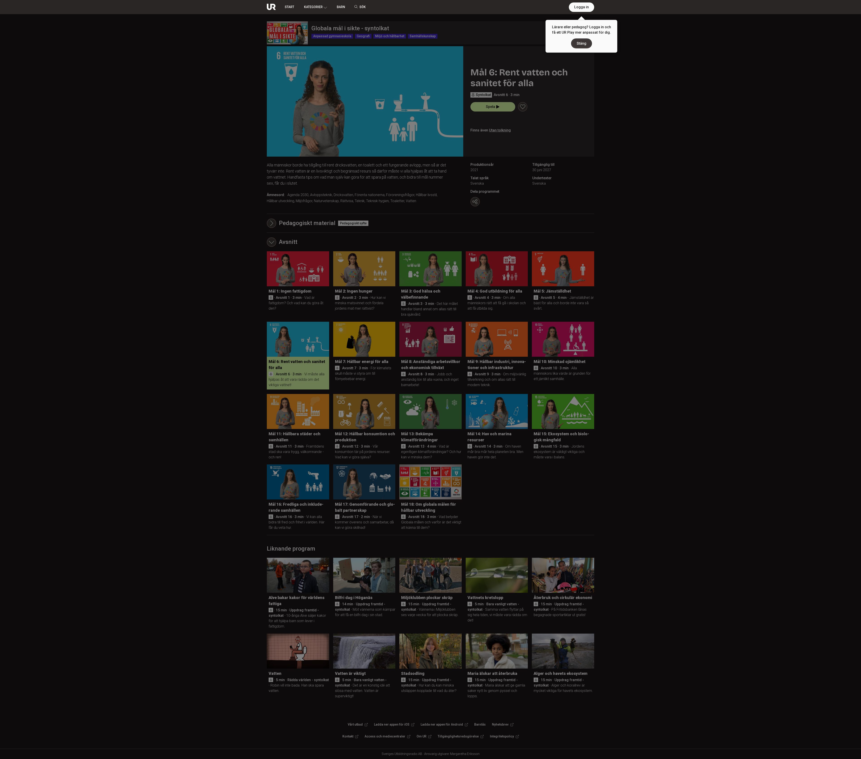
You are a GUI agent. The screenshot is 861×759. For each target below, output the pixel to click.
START (289, 7)
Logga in (581, 7)
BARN (341, 7)
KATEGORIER (313, 7)
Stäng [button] (581, 43)
